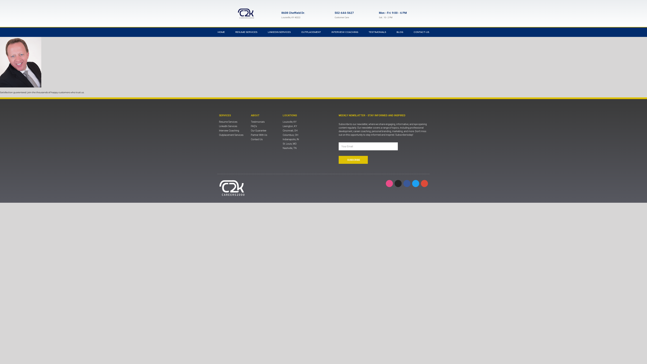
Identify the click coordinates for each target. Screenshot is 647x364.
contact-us (421, 32)
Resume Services (246, 32)
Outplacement (311, 32)
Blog (400, 32)
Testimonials (377, 32)
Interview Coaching (344, 32)
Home (221, 32)
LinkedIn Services (279, 32)
